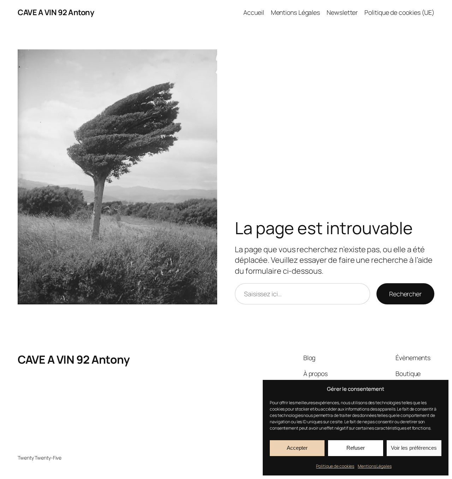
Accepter (297, 448)
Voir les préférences (414, 448)
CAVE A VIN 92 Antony (56, 12)
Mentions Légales (374, 466)
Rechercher (405, 294)
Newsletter (342, 12)
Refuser (355, 448)
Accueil (253, 12)
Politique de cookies (335, 466)
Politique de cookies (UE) (399, 12)
